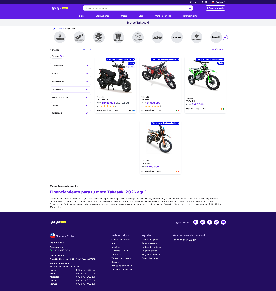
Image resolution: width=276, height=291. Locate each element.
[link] (191, 2)
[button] (218, 49)
